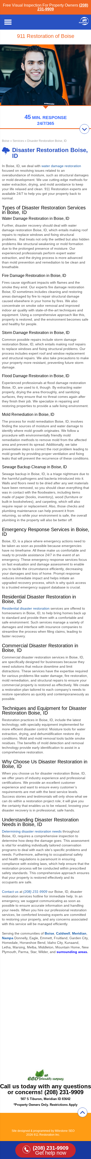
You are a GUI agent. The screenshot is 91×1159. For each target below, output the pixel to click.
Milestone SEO (64, 1131)
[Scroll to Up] (82, 1112)
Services (18, 141)
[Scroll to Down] (84, 129)
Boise (5, 141)
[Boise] (84, 24)
